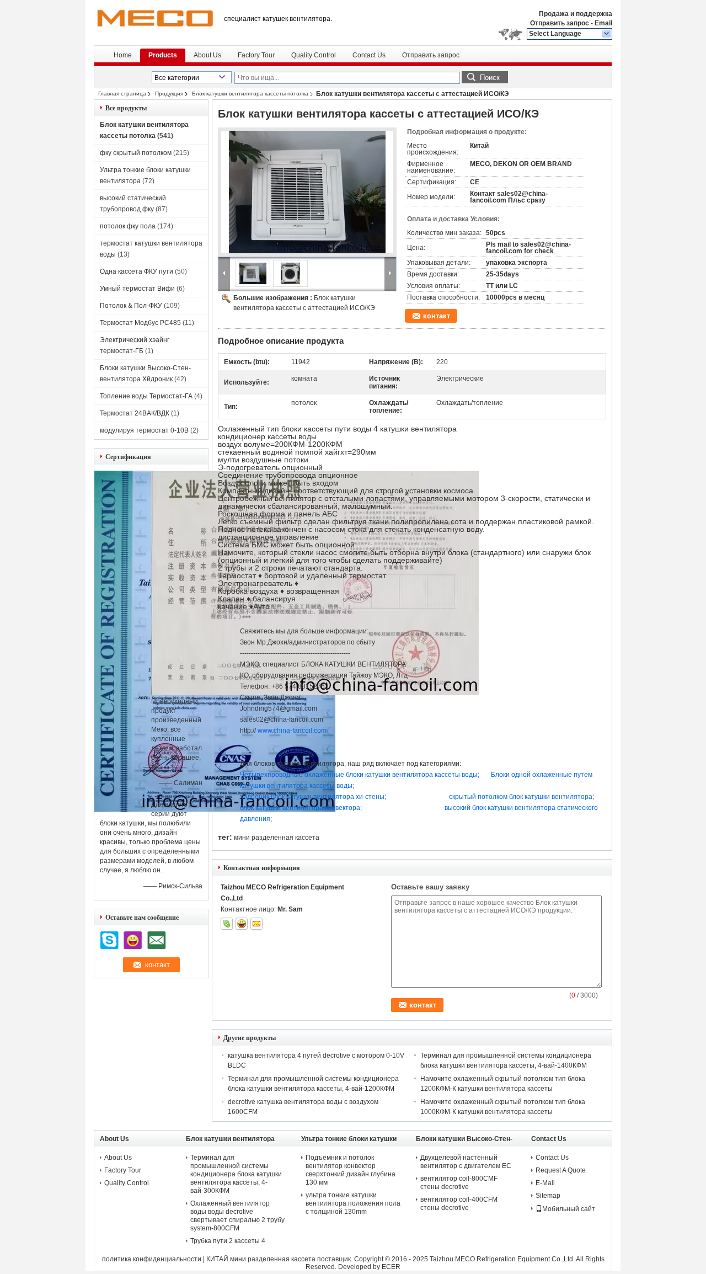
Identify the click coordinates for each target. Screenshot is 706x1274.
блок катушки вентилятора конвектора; (301, 808)
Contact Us (369, 55)
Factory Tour (256, 55)
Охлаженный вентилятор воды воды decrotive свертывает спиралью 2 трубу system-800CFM (237, 1216)
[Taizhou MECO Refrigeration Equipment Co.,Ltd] (607, 34)
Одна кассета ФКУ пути (136, 271)
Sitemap (548, 1196)
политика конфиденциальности (151, 1259)
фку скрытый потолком (136, 153)
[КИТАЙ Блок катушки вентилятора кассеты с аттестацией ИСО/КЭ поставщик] (307, 192)
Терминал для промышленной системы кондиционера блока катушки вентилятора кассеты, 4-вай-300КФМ (236, 1174)
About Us (207, 55)
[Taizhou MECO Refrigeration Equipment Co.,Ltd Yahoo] (242, 924)
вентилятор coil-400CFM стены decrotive (459, 1204)
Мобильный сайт (568, 1209)
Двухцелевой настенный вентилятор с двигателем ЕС (465, 1162)
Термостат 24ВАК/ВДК (134, 413)
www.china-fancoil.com (292, 730)
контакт (436, 316)
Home (123, 55)
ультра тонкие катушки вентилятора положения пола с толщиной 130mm (353, 1203)
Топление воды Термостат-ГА (146, 396)
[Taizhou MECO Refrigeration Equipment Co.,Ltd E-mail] (256, 924)
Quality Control (313, 55)
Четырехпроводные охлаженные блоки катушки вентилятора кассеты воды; (359, 775)
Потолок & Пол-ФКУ (131, 306)
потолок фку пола (128, 226)
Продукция (169, 93)
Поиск (490, 77)
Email (603, 23)
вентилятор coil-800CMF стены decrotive (459, 1183)
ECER (391, 1267)
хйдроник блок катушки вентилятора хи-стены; (313, 797)
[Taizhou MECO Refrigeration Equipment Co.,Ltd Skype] (227, 924)
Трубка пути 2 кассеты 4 (227, 1241)
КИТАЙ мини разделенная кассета (260, 1259)
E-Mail (545, 1183)
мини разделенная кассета (276, 837)
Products (162, 55)
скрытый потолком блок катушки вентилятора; (521, 797)
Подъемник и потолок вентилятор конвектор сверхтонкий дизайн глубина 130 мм (350, 1170)
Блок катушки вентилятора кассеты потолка (250, 93)
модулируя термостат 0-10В (144, 430)
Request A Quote (561, 1170)
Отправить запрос (560, 23)
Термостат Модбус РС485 (140, 323)
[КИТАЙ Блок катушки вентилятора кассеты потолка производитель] (154, 22)
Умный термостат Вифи (137, 288)
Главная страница (122, 93)
